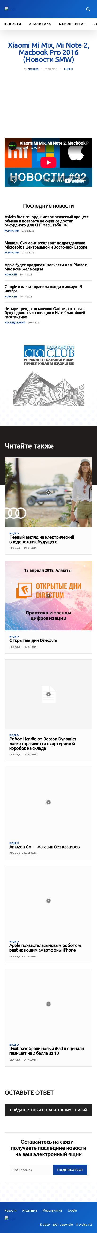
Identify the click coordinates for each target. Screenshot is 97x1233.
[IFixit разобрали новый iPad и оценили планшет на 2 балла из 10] (48, 1004)
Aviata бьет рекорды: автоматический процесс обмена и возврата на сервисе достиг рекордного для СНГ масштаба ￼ (47, 221)
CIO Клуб (33, 69)
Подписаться (70, 1169)
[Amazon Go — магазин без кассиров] (48, 802)
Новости (11, 274)
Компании (12, 230)
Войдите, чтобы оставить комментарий (48, 1109)
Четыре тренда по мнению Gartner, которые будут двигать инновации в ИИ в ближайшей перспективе (45, 313)
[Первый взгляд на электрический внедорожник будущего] (48, 492)
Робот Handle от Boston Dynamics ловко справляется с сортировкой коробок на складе (42, 743)
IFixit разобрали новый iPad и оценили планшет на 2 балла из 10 (46, 1050)
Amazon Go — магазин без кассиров (44, 846)
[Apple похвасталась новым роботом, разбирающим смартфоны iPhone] (48, 900)
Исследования (15, 322)
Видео (68, 69)
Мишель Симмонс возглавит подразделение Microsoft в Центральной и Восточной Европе (46, 245)
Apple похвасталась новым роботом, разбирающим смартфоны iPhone (45, 947)
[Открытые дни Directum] (48, 595)
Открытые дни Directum (33, 640)
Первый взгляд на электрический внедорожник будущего (41, 539)
